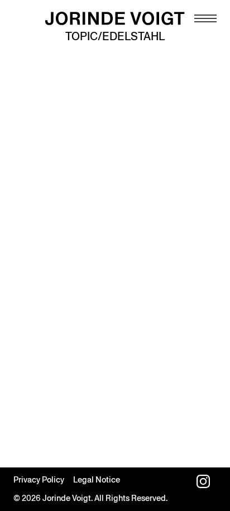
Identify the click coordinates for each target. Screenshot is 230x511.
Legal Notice (96, 479)
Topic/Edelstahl (115, 36)
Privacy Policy (38, 479)
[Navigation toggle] (205, 18)
